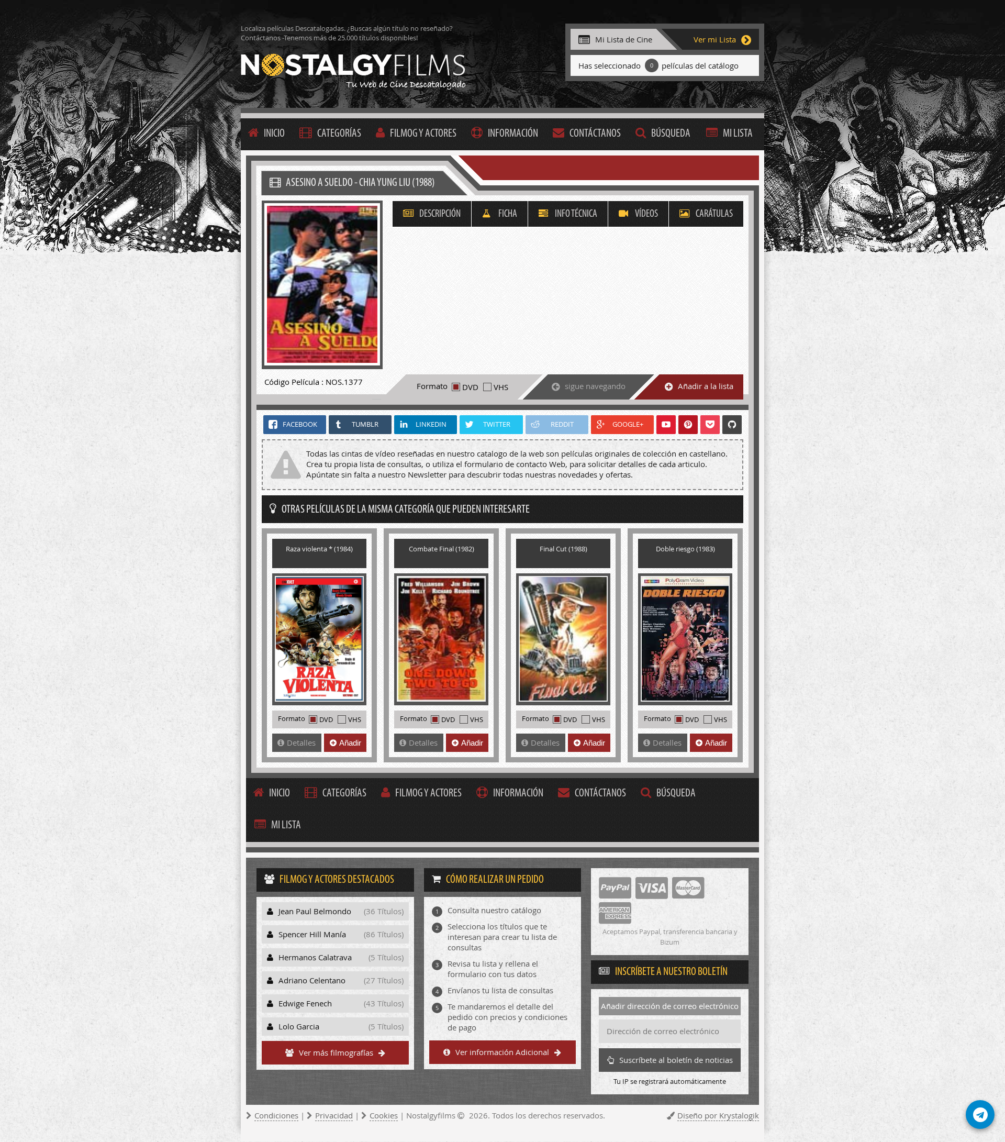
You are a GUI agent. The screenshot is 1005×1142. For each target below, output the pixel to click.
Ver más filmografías (336, 1052)
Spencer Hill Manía (341, 934)
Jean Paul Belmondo (341, 911)
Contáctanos (595, 134)
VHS (501, 387)
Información (513, 134)
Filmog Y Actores (423, 134)
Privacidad (334, 1115)
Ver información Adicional (502, 1052)
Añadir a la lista (705, 386)
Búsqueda (670, 134)
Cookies (384, 1115)
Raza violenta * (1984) (319, 548)
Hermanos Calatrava (341, 957)
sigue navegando (595, 386)
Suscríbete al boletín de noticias (676, 1060)
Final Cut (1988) (563, 548)
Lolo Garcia (341, 1026)
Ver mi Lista (715, 39)
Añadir (350, 742)
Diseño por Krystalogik (718, 1115)
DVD (470, 387)
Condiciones (276, 1115)
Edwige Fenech (341, 1003)
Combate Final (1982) (441, 548)
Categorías (339, 134)
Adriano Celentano (341, 980)
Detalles (301, 742)
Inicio (274, 134)
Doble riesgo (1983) (685, 548)
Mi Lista (738, 134)
